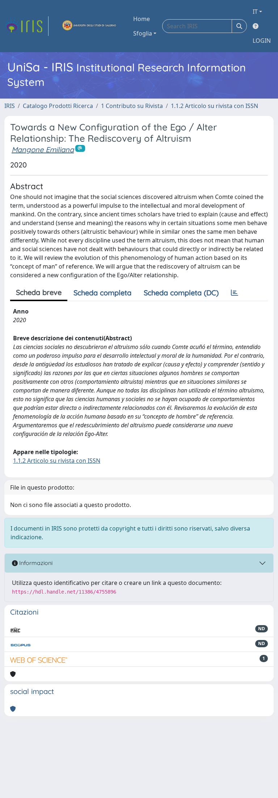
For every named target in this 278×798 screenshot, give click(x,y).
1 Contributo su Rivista (132, 106)
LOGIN (262, 41)
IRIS (9, 106)
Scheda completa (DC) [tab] (181, 292)
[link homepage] (26, 26)
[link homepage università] (89, 26)
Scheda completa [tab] (102, 292)
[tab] (234, 292)
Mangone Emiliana (43, 149)
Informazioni (35, 562)
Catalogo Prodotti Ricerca (58, 106)
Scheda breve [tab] (39, 292)
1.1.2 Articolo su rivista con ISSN (214, 106)
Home (141, 19)
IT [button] (255, 12)
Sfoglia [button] (142, 33)
